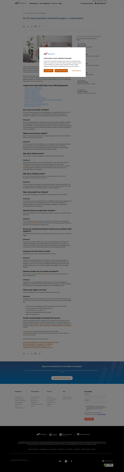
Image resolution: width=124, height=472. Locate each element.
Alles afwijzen (48, 70)
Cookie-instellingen (76, 70)
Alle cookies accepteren (61, 70)
